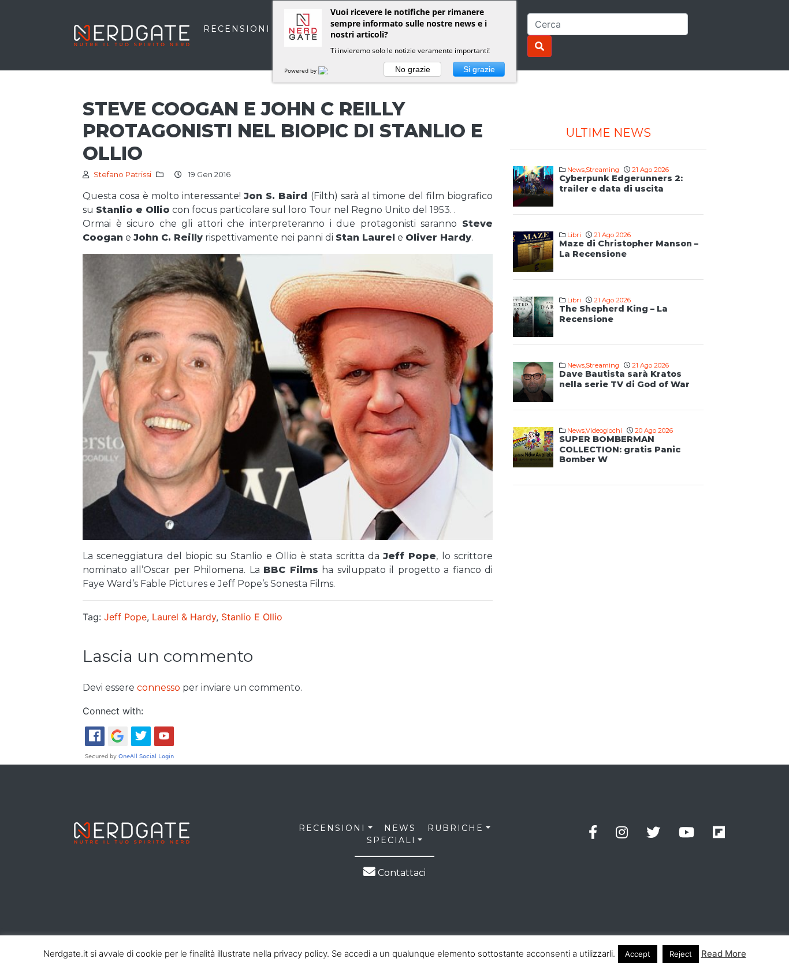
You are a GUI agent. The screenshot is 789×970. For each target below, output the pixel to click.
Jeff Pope (125, 617)
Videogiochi (604, 430)
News (576, 170)
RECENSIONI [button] (332, 828)
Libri (574, 235)
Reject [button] (680, 953)
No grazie (412, 69)
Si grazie (479, 69)
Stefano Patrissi (122, 174)
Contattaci (400, 872)
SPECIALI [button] (391, 840)
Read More (723, 953)
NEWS (400, 828)
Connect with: (113, 711)
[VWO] (329, 70)
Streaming (602, 170)
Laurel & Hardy (184, 617)
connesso (158, 687)
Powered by (301, 70)
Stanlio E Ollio (251, 617)
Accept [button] (637, 953)
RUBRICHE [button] (455, 828)
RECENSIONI (236, 29)
